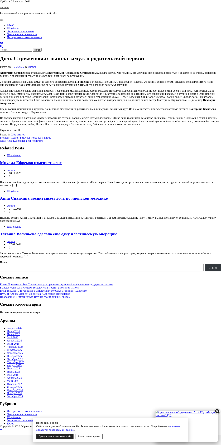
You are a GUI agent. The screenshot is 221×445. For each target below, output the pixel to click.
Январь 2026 (14, 349)
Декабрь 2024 (15, 390)
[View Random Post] (1, 43)
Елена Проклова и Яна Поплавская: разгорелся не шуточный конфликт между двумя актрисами (56, 284)
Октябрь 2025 (15, 359)
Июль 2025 (13, 368)
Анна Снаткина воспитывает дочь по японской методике (54, 198)
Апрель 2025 (14, 377)
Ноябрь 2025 (14, 356)
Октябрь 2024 (15, 396)
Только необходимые (89, 436)
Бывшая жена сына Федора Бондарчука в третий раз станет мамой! (39, 287)
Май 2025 (12, 374)
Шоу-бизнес (14, 28)
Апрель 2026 (14, 340)
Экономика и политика (20, 31)
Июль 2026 (13, 331)
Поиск (4, 262)
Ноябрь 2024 (14, 393)
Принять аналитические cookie (55, 436)
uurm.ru (4, 7)
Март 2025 (13, 380)
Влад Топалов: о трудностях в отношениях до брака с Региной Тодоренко (43, 290)
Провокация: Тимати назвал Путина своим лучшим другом (35, 296)
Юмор (10, 24)
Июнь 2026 (13, 334)
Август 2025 (14, 365)
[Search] (1, 46)
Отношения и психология (22, 34)
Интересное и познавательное (24, 37)
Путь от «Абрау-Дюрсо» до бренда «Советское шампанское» (35, 293)
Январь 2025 (14, 387)
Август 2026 (14, 328)
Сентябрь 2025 (15, 362)
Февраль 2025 (15, 384)
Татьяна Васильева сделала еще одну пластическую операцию (58, 234)
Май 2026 (12, 337)
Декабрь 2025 (15, 352)
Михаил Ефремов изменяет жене (31, 162)
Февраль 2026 (15, 346)
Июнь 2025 (13, 371)
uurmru (32, 66)
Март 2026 (13, 343)
